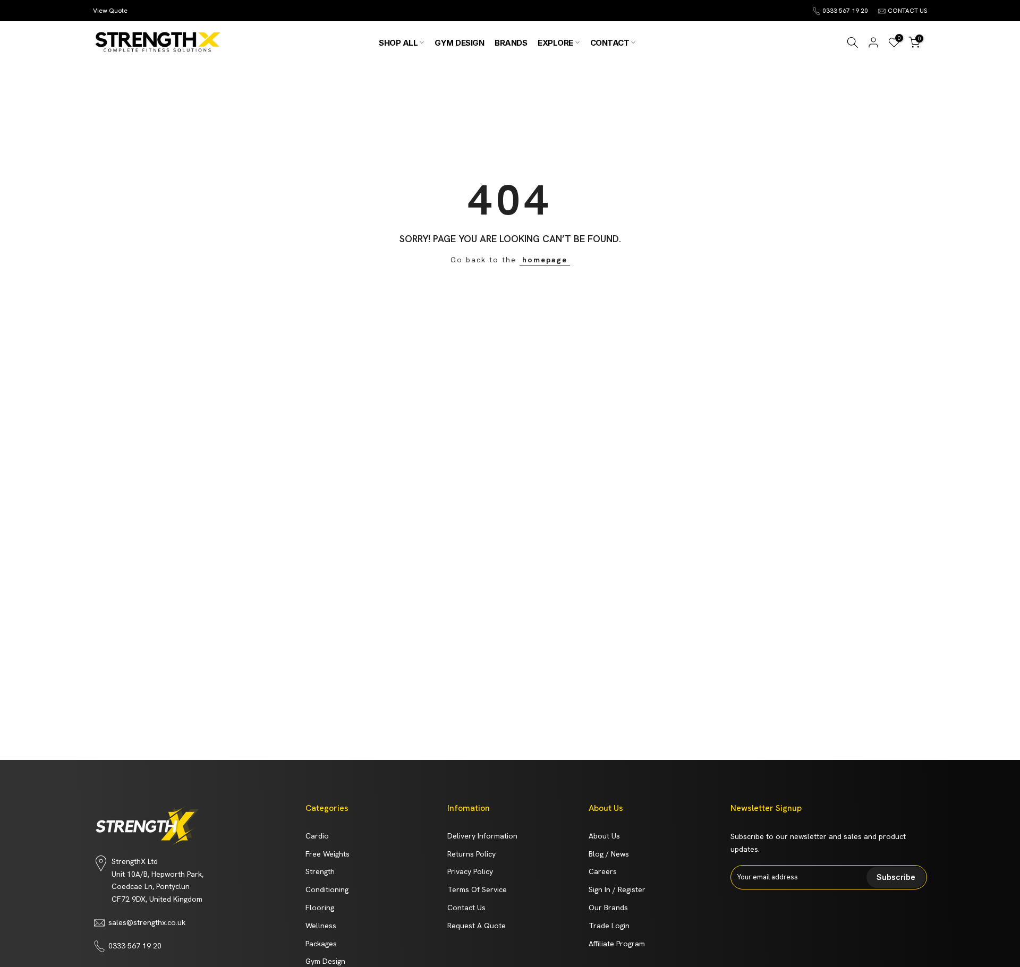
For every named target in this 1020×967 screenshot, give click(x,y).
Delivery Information (482, 836)
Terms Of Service (477, 889)
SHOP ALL (398, 43)
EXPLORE (555, 43)
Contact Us (466, 907)
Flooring (319, 907)
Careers (603, 871)
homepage (544, 259)
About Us (604, 836)
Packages (321, 943)
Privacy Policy (470, 871)
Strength (320, 871)
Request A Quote (476, 925)
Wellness (320, 925)
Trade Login (609, 925)
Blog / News (609, 854)
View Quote (110, 10)
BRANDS (511, 43)
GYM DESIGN (459, 43)
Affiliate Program (617, 943)
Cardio (317, 836)
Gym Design (325, 961)
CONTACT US (907, 10)
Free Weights (327, 854)
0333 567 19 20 (845, 10)
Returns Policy (471, 854)
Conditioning (326, 889)
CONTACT (610, 43)
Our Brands (608, 907)
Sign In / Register (617, 889)
